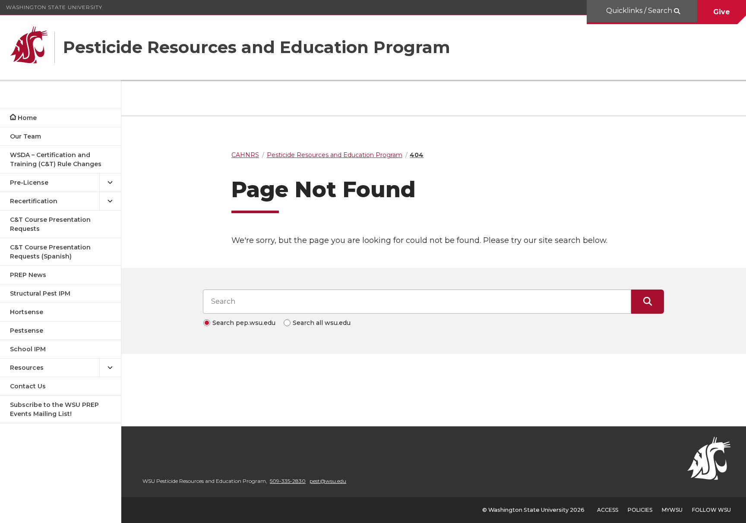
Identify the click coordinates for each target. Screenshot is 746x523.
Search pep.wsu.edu (243, 323)
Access (607, 510)
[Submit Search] (647, 302)
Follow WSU (711, 510)
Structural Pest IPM (40, 293)
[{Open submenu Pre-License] (110, 182)
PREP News (28, 275)
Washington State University (54, 7)
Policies (640, 510)
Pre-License (29, 182)
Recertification (33, 201)
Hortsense (26, 312)
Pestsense (26, 330)
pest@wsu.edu (328, 481)
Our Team (25, 136)
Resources (27, 368)
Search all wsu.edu (322, 323)
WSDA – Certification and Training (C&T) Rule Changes (55, 159)
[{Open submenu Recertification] (110, 201)
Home (27, 118)
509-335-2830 (288, 481)
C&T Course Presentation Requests (50, 224)
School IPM (28, 349)
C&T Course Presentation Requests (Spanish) (50, 251)
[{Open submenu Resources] (110, 368)
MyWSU (672, 510)
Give (721, 12)
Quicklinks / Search (640, 10)
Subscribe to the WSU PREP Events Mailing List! (54, 409)
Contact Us (28, 386)
